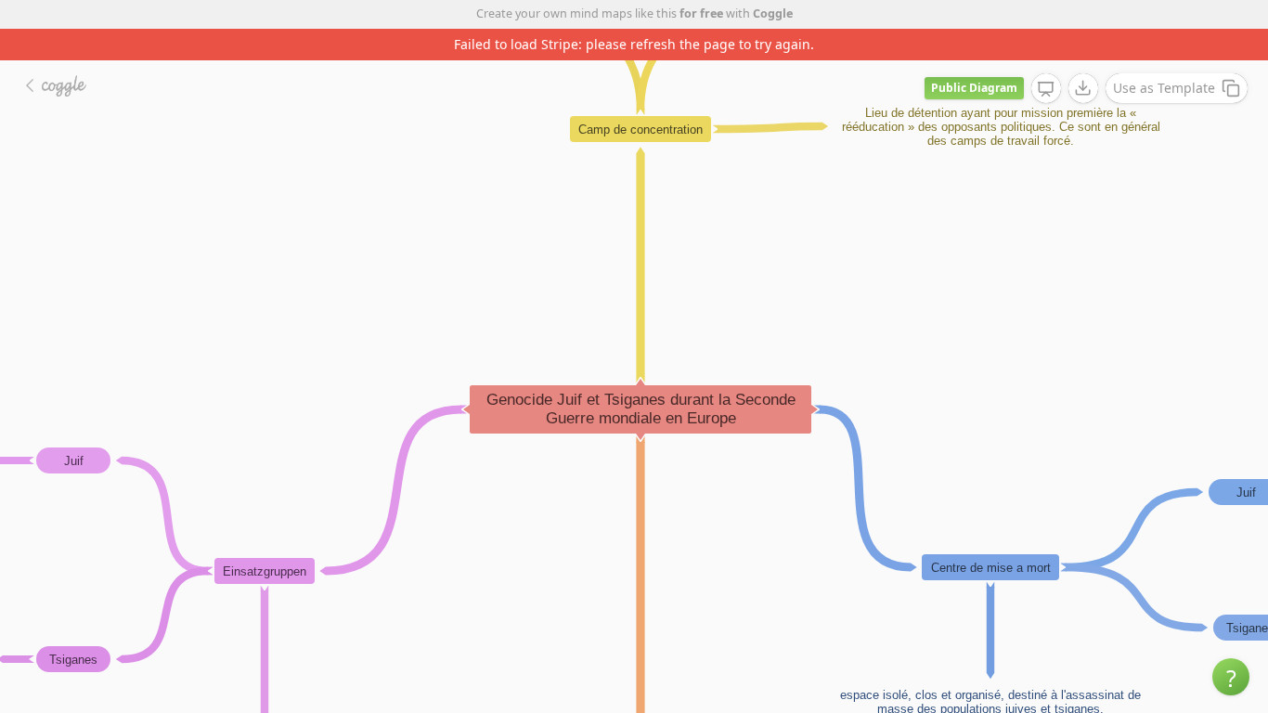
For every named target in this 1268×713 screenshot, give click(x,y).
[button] (1230, 676)
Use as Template (1164, 88)
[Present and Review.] (1046, 89)
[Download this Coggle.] (1083, 88)
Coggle (773, 13)
